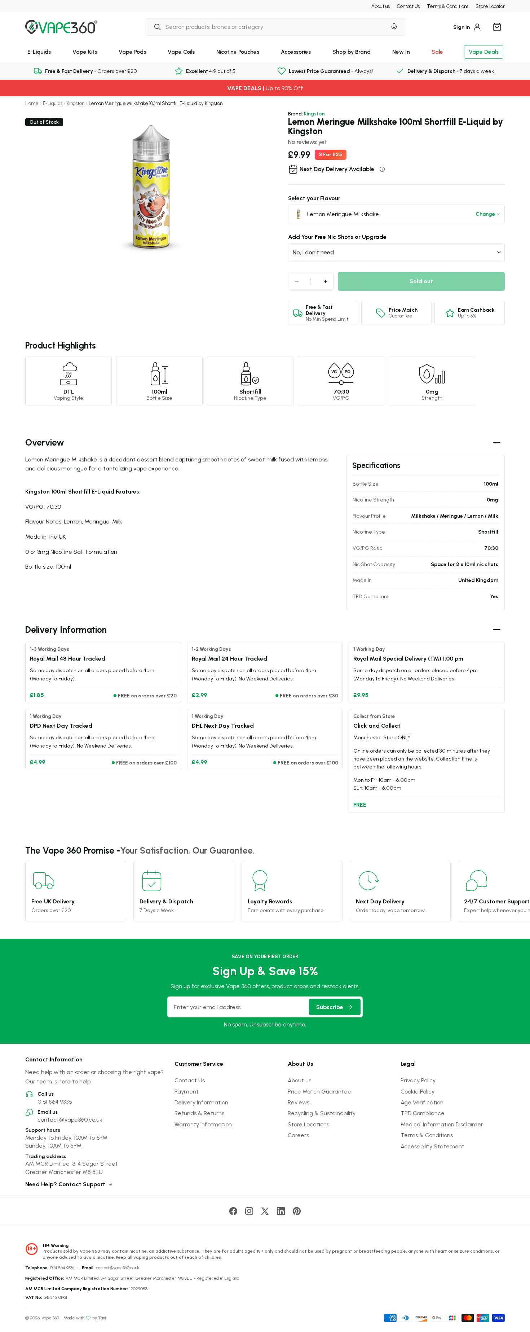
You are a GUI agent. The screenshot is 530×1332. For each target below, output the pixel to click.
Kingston (75, 103)
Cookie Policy (417, 1091)
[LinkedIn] (281, 1211)
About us (380, 6)
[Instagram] (249, 1211)
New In (401, 52)
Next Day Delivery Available (337, 169)
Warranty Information (203, 1124)
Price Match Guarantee (319, 1091)
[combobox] (266, 26)
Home (32, 103)
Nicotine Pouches (237, 52)
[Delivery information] (382, 169)
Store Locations (308, 1124)
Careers (298, 1135)
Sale (437, 52)
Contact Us (408, 6)
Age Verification (422, 1102)
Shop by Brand (351, 52)
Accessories (296, 52)
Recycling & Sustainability (321, 1113)
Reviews (298, 1102)
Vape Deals (484, 52)
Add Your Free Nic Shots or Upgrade (337, 236)
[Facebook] (233, 1211)
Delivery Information (201, 1102)
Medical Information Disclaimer (442, 1124)
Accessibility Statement (432, 1146)
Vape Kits (84, 52)
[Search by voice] (394, 27)
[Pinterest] (297, 1211)
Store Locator (490, 6)
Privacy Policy (418, 1080)
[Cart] (497, 27)
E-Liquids (39, 52)
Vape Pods (132, 52)
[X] (265, 1211)
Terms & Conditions (447, 6)
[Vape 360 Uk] (61, 27)
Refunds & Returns (199, 1113)
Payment (187, 1091)
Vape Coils (181, 52)
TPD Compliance (423, 1113)
